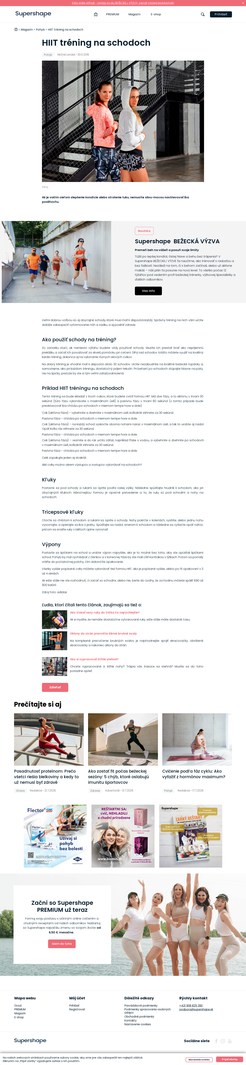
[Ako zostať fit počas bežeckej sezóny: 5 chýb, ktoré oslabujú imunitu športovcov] (123, 739)
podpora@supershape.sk (196, 1009)
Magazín (134, 14)
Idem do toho (62, 944)
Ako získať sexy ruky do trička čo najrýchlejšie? (105, 612)
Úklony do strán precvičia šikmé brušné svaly (103, 633)
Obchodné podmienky (139, 1016)
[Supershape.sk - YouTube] (230, 1041)
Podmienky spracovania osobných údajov (147, 1010)
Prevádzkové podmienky (141, 1005)
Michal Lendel (66, 54)
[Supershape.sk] (33, 14)
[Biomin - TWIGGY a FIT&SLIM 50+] (123, 836)
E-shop (156, 14)
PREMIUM (112, 14)
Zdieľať (55, 687)
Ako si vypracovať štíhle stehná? (94, 659)
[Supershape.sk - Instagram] (223, 1041)
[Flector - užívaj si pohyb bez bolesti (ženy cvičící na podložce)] (55, 836)
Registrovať (77, 1009)
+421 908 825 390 (191, 1005)
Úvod (17, 1005)
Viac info (148, 291)
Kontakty (130, 1020)
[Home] (96, 14)
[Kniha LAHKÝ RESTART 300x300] (190, 836)
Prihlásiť (221, 14)
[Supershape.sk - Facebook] (216, 1041)
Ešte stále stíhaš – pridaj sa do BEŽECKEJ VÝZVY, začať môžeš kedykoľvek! (123, 3)
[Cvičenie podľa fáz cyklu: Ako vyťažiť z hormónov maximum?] (197, 739)
